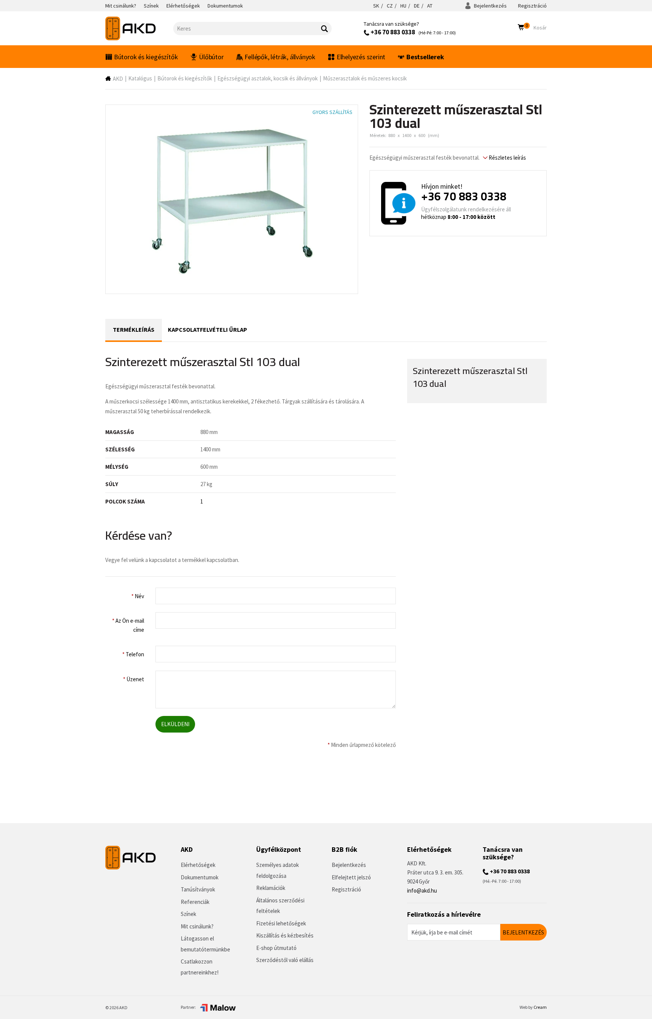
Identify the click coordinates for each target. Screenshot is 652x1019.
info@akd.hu (422, 890)
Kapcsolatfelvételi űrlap (207, 329)
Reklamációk (270, 887)
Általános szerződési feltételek (280, 906)
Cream (540, 1007)
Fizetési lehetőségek (281, 923)
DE (417, 5)
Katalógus (140, 78)
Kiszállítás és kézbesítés (285, 935)
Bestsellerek (425, 56)
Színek (188, 913)
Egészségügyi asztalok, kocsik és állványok (267, 78)
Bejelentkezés (490, 5)
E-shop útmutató (276, 947)
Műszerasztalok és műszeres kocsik (365, 78)
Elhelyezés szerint (361, 56)
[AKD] (139, 28)
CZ (390, 5)
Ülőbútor (211, 56)
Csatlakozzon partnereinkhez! (199, 967)
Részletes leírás (506, 157)
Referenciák (195, 901)
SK (376, 5)
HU (403, 5)
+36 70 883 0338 (392, 32)
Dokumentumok (199, 877)
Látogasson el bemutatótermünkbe (205, 944)
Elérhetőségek (198, 864)
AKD (118, 78)
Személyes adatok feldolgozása (277, 870)
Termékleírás (133, 329)
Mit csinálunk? (197, 926)
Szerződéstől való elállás (285, 960)
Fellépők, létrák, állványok (279, 56)
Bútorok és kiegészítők (146, 56)
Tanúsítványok (198, 889)
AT (429, 5)
